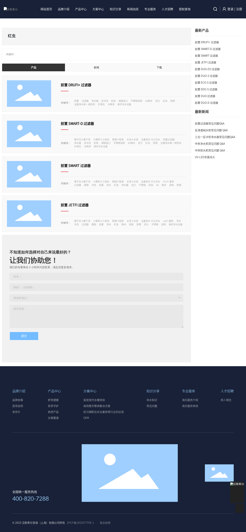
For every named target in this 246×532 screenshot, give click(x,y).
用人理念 (226, 400)
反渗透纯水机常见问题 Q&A (211, 130)
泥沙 (157, 101)
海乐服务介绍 (190, 400)
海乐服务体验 (190, 406)
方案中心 (89, 391)
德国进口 (123, 101)
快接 (131, 224)
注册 (239, 9)
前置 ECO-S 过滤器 (206, 82)
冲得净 (111, 104)
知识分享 (153, 391)
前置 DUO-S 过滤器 (206, 76)
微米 (164, 185)
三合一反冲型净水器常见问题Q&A (215, 137)
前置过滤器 (169, 139)
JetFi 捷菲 (168, 221)
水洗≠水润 (132, 139)
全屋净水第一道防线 (84, 104)
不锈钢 (142, 185)
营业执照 (105, 522)
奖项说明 (17, 406)
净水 (108, 185)
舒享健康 (53, 400)
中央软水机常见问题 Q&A (210, 150)
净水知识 (151, 400)
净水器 (94, 101)
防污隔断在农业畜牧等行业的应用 (103, 412)
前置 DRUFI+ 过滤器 (76, 85)
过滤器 (85, 101)
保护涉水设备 (124, 104)
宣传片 (16, 412)
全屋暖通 (53, 418)
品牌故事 (17, 400)
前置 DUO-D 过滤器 (206, 102)
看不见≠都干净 (82, 139)
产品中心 (54, 391)
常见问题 (151, 406)
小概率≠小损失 (101, 139)
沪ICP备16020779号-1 (80, 522)
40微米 (148, 101)
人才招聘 (227, 391)
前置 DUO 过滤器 (205, 96)
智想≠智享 (118, 139)
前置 (76, 101)
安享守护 (53, 406)
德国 (86, 185)
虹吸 (113, 101)
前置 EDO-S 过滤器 (206, 89)
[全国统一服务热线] (237, 490)
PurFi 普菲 (168, 181)
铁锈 (172, 101)
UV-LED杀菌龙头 (205, 157)
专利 (178, 221)
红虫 (165, 101)
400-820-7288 (30, 498)
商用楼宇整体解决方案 (96, 406)
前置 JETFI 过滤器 (75, 205)
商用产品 (53, 412)
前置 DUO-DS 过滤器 (207, 69)
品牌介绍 (18, 391)
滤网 (171, 185)
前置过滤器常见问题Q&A (209, 123)
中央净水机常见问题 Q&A (210, 143)
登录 (230, 9)
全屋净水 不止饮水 (150, 139)
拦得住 (101, 104)
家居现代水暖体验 (94, 400)
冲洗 (93, 185)
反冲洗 (104, 101)
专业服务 (188, 391)
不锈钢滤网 (136, 101)
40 (157, 185)
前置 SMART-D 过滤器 (77, 123)
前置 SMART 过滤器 (76, 165)
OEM (86, 418)
